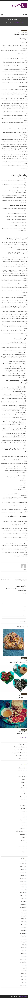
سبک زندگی (23, 808)
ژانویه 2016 (23, 982)
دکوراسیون (23, 793)
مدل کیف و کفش (22, 845)
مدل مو (23, 843)
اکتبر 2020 (23, 889)
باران (18, 32)
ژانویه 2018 (23, 921)
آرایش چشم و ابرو (21, 767)
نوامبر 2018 (23, 913)
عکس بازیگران (22, 819)
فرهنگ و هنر (22, 822)
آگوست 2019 (22, 907)
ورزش (24, 848)
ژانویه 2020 (22, 898)
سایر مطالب (24, 30)
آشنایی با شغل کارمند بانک (20, 34)
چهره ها (23, 851)
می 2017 (23, 944)
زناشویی (23, 802)
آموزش (23, 773)
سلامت (23, 814)
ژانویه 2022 (22, 878)
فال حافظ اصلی (23, 738)
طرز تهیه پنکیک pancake (21, 697)
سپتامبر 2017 (22, 933)
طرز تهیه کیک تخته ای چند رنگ (19, 747)
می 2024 (23, 861)
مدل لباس (23, 837)
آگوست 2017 (22, 936)
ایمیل (24, 611)
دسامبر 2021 (22, 881)
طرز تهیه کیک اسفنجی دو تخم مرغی (18, 752)
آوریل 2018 (23, 918)
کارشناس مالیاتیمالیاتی (5, 579)
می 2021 (23, 887)
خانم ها (23, 779)
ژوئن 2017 (23, 942)
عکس (24, 817)
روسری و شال (22, 796)
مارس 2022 (22, 872)
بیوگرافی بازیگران (21, 776)
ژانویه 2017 (23, 956)
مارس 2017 (23, 950)
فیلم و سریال (22, 825)
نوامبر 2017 (23, 927)
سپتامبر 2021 (22, 884)
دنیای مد (23, 791)
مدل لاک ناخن (22, 834)
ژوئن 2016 (23, 968)
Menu (24, 14)
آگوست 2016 (22, 962)
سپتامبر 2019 (22, 904)
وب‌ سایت (24, 615)
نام (25, 606)
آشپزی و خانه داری (21, 770)
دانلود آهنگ (23, 782)
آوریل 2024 (22, 863)
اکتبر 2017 (23, 930)
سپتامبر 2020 (22, 892)
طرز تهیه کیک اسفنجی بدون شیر (19, 749)
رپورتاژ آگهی (22, 799)
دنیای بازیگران (22, 788)
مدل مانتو (23, 840)
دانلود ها (23, 785)
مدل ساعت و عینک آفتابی (20, 831)
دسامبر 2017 (22, 924)
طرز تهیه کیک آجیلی (21, 758)
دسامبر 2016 (22, 959)
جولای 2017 (23, 939)
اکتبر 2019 (23, 901)
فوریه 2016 (23, 979)
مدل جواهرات (22, 828)
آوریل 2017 (23, 947)
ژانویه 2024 (22, 866)
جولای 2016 (23, 965)
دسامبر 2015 (22, 985)
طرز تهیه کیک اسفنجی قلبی (20, 755)
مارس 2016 (23, 976)
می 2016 (23, 970)
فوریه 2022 (23, 875)
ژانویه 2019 (23, 910)
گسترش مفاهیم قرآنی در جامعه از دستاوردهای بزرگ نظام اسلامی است (21, 580)
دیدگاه (24, 593)
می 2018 (23, 916)
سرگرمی (23, 811)
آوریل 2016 (23, 973)
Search (4, 14)
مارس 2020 (22, 895)
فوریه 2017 (23, 953)
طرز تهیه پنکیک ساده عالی (21, 733)
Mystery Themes (23, 996)
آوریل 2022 (23, 869)
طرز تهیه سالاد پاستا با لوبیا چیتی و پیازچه (18, 662)
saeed (22, 660)
